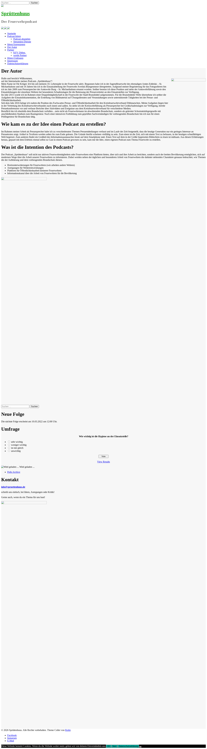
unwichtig (16, 451)
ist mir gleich (17, 448)
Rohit (67, 730)
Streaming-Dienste (22, 41)
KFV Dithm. (19, 52)
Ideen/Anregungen (16, 44)
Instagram (12, 738)
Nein (114, 746)
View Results (103, 461)
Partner (10, 50)
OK (108, 746)
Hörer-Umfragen (15, 58)
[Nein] (140, 746)
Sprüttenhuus (15, 13)
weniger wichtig (19, 445)
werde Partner (20, 55)
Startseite (11, 33)
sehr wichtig (17, 442)
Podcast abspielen (21, 39)
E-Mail (10, 740)
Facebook (12, 735)
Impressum (12, 61)
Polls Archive (13, 472)
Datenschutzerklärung (17, 63)
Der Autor (12, 47)
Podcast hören (14, 36)
